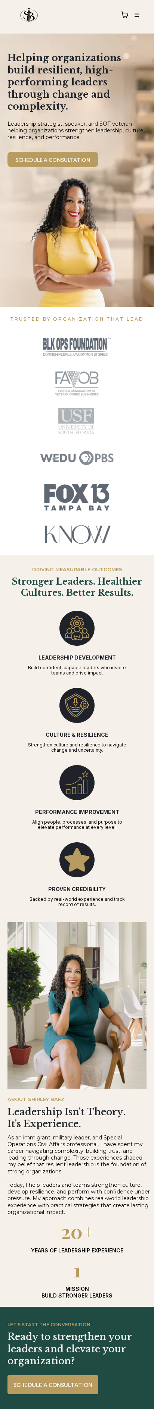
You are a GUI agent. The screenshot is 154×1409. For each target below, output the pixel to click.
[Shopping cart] (125, 15)
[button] (135, 15)
